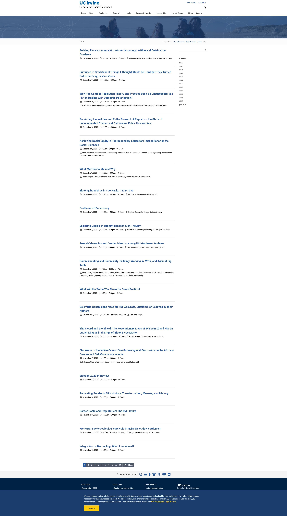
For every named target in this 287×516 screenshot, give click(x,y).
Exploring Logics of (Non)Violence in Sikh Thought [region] (110, 225)
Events (200, 42)
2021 (181, 80)
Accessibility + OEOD (89, 488)
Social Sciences (179, 42)
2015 (181, 101)
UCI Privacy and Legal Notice (163, 502)
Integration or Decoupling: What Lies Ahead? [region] (107, 446)
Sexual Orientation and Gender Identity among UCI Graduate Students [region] (122, 243)
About (91, 13)
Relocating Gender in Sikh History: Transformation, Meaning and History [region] (124, 393)
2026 (181, 63)
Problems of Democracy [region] (94, 208)
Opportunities (162, 13)
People (128, 13)
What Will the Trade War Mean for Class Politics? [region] (110, 289)
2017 (181, 94)
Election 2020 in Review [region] (94, 375)
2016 (181, 98)
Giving (190, 13)
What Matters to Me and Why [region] (98, 169)
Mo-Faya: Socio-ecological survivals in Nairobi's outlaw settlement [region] (120, 428)
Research (116, 13)
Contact (199, 13)
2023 (181, 73)
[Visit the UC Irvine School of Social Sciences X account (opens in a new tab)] (159, 474)
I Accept (92, 508)
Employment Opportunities (124, 488)
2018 (181, 91)
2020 (181, 84)
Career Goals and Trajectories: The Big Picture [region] (108, 411)
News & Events (177, 13)
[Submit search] (204, 7)
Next (130, 465)
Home (83, 13)
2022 (181, 77)
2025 (181, 66)
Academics (103, 13)
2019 (181, 87)
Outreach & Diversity (143, 13)
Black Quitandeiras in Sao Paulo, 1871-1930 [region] (107, 190)
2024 (181, 70)
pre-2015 (182, 105)
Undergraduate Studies (154, 488)
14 (125, 465)
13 (120, 465)
